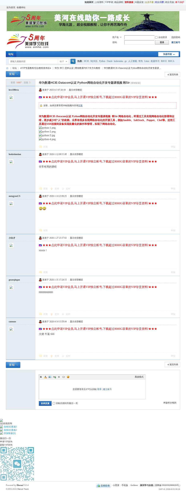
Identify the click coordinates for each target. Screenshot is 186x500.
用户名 (115, 37)
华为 (140, 61)
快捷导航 (167, 54)
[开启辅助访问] (179, 7)
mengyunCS (14, 196)
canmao (12, 321)
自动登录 (162, 37)
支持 (57, 188)
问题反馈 (139, 2)
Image (50, 377)
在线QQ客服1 (10, 426)
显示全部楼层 (75, 90)
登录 (99, 389)
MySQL (94, 61)
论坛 (10, 54)
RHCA (171, 61)
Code (63, 377)
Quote (59, 377)
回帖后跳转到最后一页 (67, 403)
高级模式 (139, 377)
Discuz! (20, 485)
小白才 (12, 238)
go (126, 61)
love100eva (14, 90)
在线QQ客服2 (10, 430)
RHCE (164, 61)
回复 (80, 105)
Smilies (68, 377)
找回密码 (175, 37)
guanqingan (14, 279)
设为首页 (11, 7)
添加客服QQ (10, 433)
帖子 (62, 61)
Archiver (134, 485)
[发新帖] (13, 74)
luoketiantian (15, 154)
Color (45, 377)
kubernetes (118, 61)
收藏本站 (21, 7)
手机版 (125, 485)
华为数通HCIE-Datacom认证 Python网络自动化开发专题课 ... (132, 68)
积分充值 (169, 2)
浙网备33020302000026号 (167, 485)
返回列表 (173, 74)
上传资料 (99, 2)
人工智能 (132, 61)
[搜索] (72, 61)
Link (54, 377)
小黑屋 (116, 485)
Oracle (109, 61)
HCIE (86, 61)
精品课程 (118, 2)
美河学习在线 (146, 485)
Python (102, 61)
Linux (146, 61)
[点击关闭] (0, 417)
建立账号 (175, 42)
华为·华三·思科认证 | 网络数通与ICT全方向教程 (77, 68)
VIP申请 (109, 2)
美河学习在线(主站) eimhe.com (7, 68)
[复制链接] (135, 83)
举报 (173, 147)
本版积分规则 (169, 402)
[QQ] (103, 485)
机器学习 (155, 61)
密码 (114, 42)
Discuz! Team (23, 489)
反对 (68, 188)
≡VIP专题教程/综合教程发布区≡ (35, 68)
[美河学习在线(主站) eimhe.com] (27, 49)
